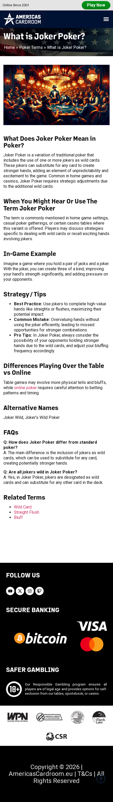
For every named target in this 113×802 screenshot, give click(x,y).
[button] (106, 19)
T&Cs (85, 773)
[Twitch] (39, 591)
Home (9, 47)
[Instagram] (29, 591)
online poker (25, 387)
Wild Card (23, 507)
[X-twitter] (20, 591)
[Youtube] (10, 591)
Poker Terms (31, 47)
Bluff (18, 517)
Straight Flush (26, 512)
